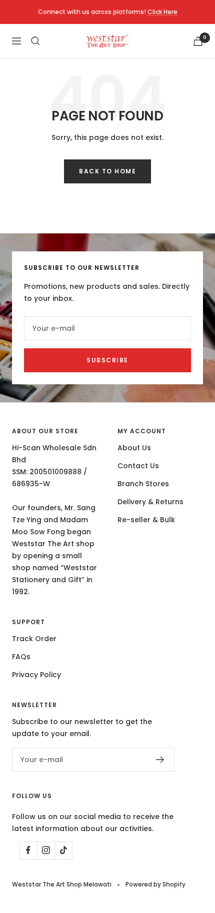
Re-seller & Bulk (146, 520)
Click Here (163, 11)
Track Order (34, 639)
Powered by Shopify (156, 884)
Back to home (107, 171)
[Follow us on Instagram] (45, 850)
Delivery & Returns (151, 502)
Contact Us (138, 466)
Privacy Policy (36, 675)
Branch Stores (143, 484)
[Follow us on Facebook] (28, 850)
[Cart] (198, 41)
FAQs (21, 657)
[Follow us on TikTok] (63, 850)
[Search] (35, 40)
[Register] (160, 759)
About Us (134, 448)
